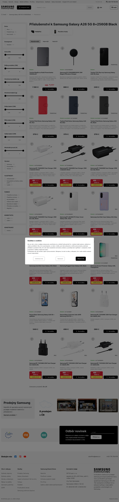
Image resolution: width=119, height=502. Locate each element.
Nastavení (60, 258)
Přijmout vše (80, 258)
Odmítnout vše (39, 258)
